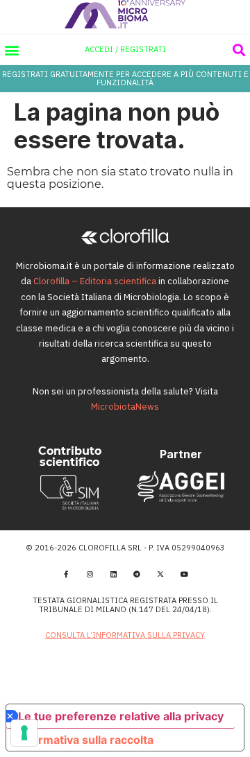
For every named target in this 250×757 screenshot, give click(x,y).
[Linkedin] (113, 574)
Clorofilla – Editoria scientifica (94, 281)
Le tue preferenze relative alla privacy (121, 716)
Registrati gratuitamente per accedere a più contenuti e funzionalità (125, 78)
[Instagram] (89, 574)
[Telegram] (136, 574)
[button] (11, 49)
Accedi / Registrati (125, 49)
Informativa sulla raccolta (85, 740)
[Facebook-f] (66, 574)
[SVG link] (125, 14)
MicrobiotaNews (125, 406)
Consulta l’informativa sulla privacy (125, 635)
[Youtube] (184, 574)
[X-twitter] (160, 574)
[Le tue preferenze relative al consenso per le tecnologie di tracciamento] (24, 733)
